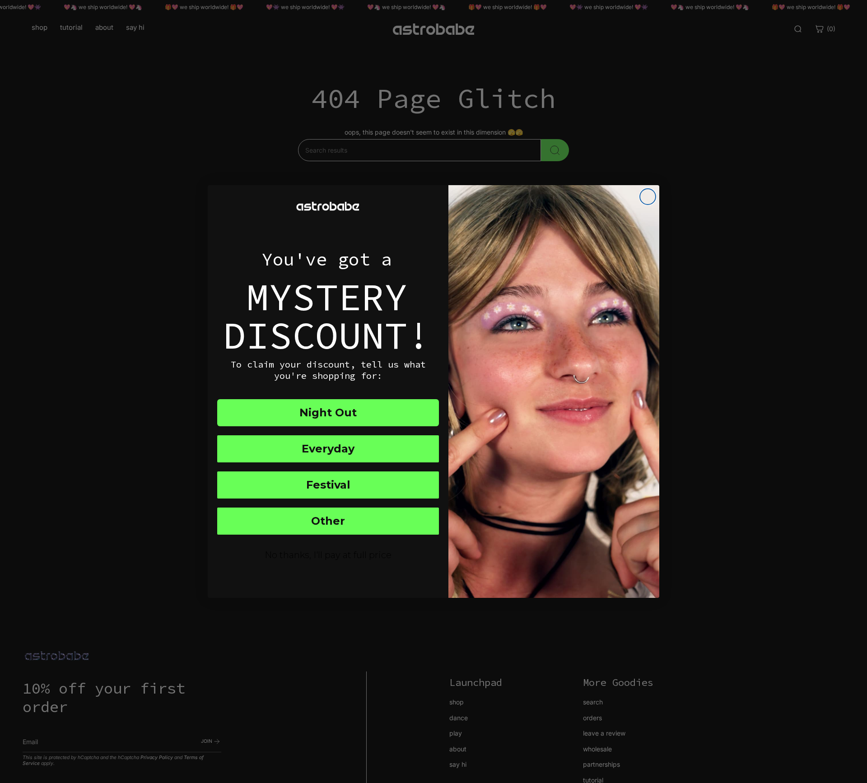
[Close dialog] (648, 197)
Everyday (328, 448)
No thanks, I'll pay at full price (328, 555)
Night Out (328, 412)
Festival (328, 484)
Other (328, 520)
